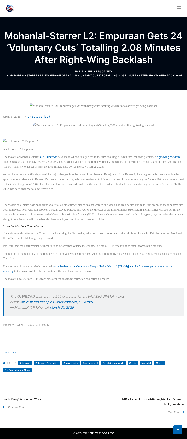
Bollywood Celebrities (46, 363)
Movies (159, 363)
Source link (9, 352)
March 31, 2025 (62, 307)
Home (79, 71)
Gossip (132, 363)
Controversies (70, 363)
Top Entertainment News (17, 370)
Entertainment (90, 363)
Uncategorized (100, 71)
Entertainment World (113, 363)
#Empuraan (38, 302)
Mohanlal (146, 363)
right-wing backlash (168, 157)
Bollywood (24, 363)
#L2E (26, 302)
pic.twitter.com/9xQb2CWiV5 (70, 302)
